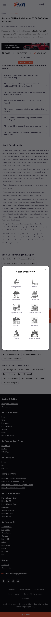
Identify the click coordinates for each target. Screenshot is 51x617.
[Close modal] (45, 269)
